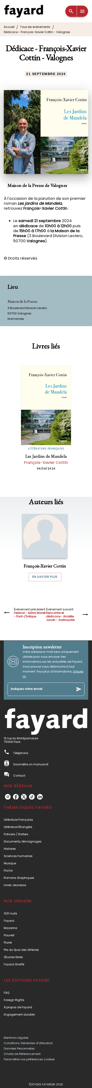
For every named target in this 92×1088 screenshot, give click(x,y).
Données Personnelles (19, 1048)
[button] (44, 547)
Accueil (9, 27)
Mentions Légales (16, 1038)
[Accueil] (23, 11)
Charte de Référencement (22, 1054)
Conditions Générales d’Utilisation (28, 1043)
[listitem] (8, 797)
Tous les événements (35, 27)
